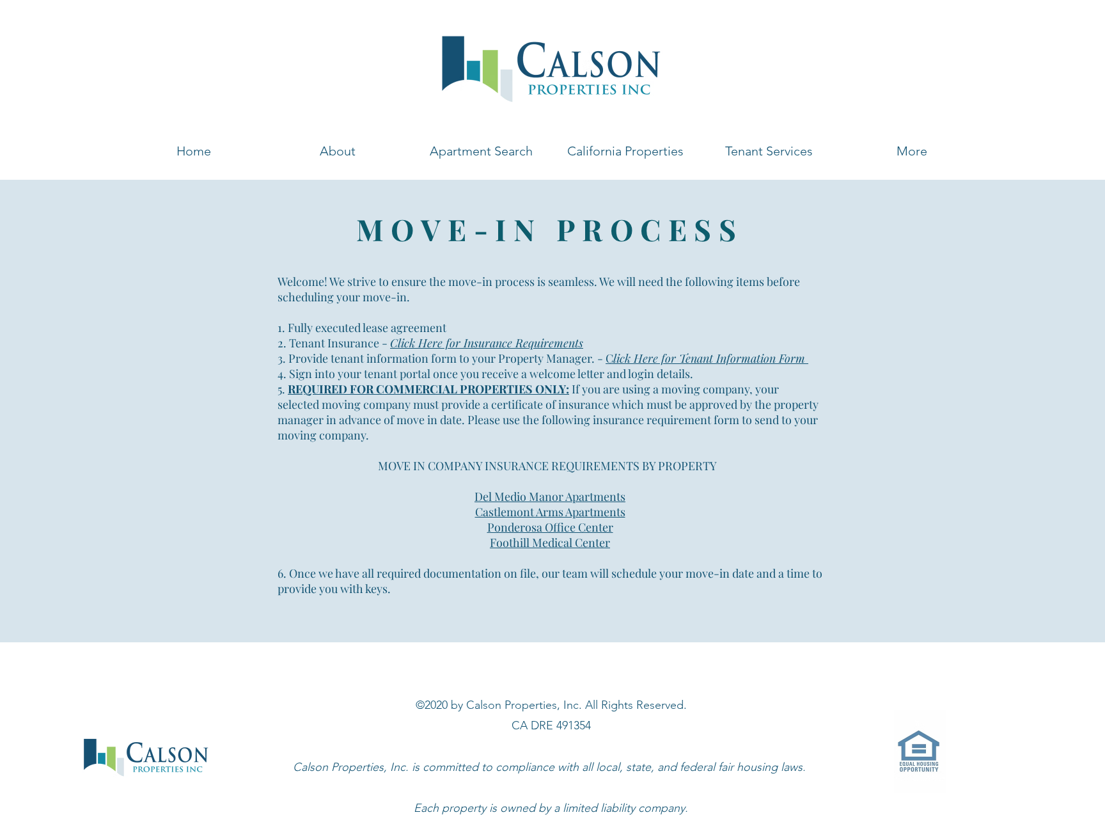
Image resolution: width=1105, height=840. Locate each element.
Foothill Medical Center (550, 542)
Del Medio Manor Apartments (549, 496)
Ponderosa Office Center (550, 527)
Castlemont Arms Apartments (550, 511)
